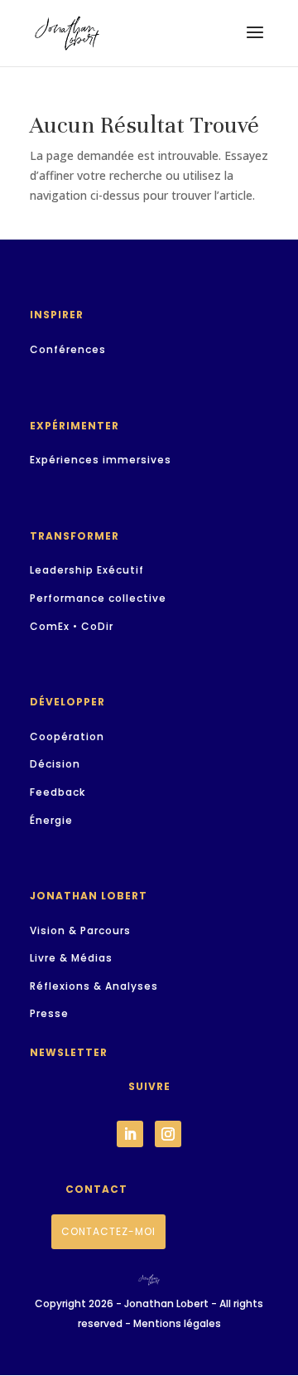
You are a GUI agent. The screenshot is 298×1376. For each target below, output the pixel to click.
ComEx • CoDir (71, 626)
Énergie (51, 820)
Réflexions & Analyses (94, 986)
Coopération (67, 736)
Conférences (68, 349)
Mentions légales (177, 1323)
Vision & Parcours (80, 930)
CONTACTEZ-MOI (108, 1231)
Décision (55, 764)
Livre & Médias (71, 958)
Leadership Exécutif (87, 570)
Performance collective (98, 598)
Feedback (57, 792)
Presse (49, 1013)
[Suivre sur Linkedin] (130, 1134)
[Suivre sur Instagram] (168, 1134)
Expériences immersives (100, 460)
